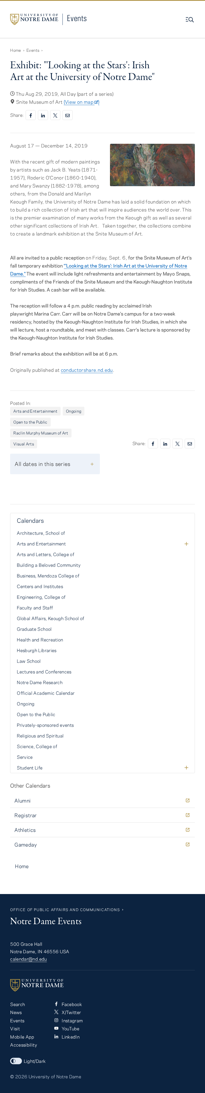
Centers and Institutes (40, 586)
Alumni (22, 800)
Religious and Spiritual (40, 736)
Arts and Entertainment (35, 411)
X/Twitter (71, 1012)
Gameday (25, 844)
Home (15, 50)
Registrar (25, 815)
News (16, 1012)
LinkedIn (70, 1037)
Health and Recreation (40, 640)
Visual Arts (23, 443)
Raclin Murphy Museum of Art (40, 433)
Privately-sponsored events (45, 725)
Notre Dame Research (39, 682)
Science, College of (37, 746)
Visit (15, 1028)
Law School (29, 661)
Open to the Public (30, 422)
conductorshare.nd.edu (87, 370)
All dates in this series (42, 463)
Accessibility (23, 1045)
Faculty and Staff (35, 608)
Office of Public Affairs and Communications (65, 909)
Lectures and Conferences (44, 672)
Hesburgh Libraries (36, 650)
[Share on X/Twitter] (55, 115)
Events (77, 18)
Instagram (72, 1020)
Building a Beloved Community (49, 565)
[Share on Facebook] (31, 115)
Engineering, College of (41, 597)
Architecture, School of (41, 533)
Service (25, 757)
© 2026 (18, 1076)
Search (17, 1004)
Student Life (29, 768)
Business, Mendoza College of (48, 576)
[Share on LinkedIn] (43, 115)
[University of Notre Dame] (102, 985)
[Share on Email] (67, 115)
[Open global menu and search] (190, 20)
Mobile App (22, 1037)
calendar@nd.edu (28, 959)
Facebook (71, 1004)
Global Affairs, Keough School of (50, 618)
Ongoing (73, 411)
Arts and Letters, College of (45, 554)
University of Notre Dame (55, 1076)
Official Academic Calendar (45, 693)
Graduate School (34, 629)
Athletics (25, 830)
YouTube (70, 1028)
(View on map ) (82, 102)
